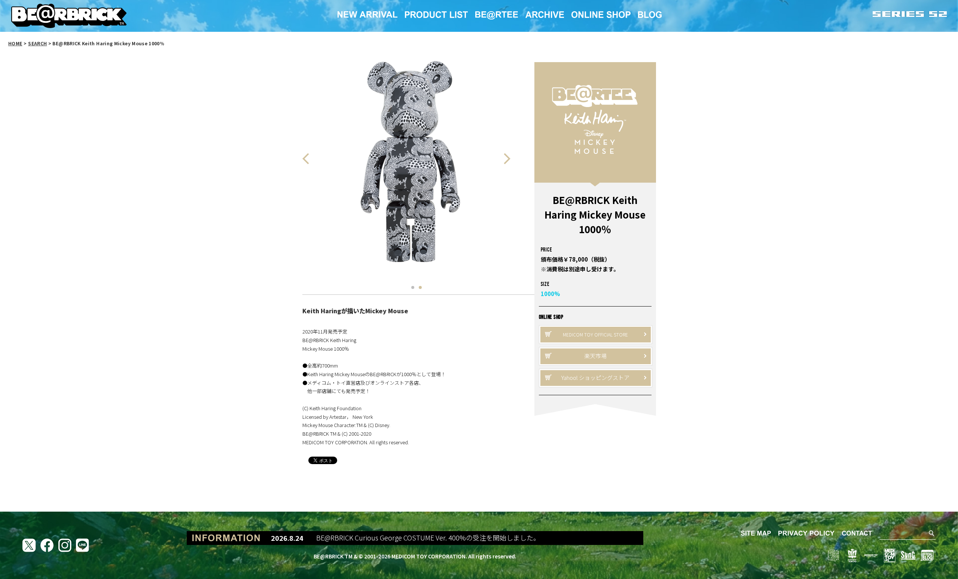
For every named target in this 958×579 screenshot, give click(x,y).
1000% (550, 294)
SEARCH (37, 43)
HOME (15, 43)
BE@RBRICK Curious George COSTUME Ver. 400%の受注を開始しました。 (409, 538)
